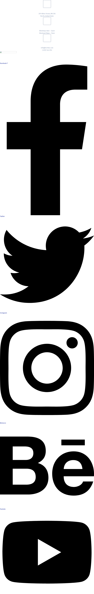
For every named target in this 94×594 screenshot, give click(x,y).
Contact (46, 57)
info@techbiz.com (47, 48)
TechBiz (14, 59)
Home (5, 57)
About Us (15, 57)
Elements (36, 57)
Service (25, 57)
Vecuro (35, 59)
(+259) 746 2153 (47, 50)
